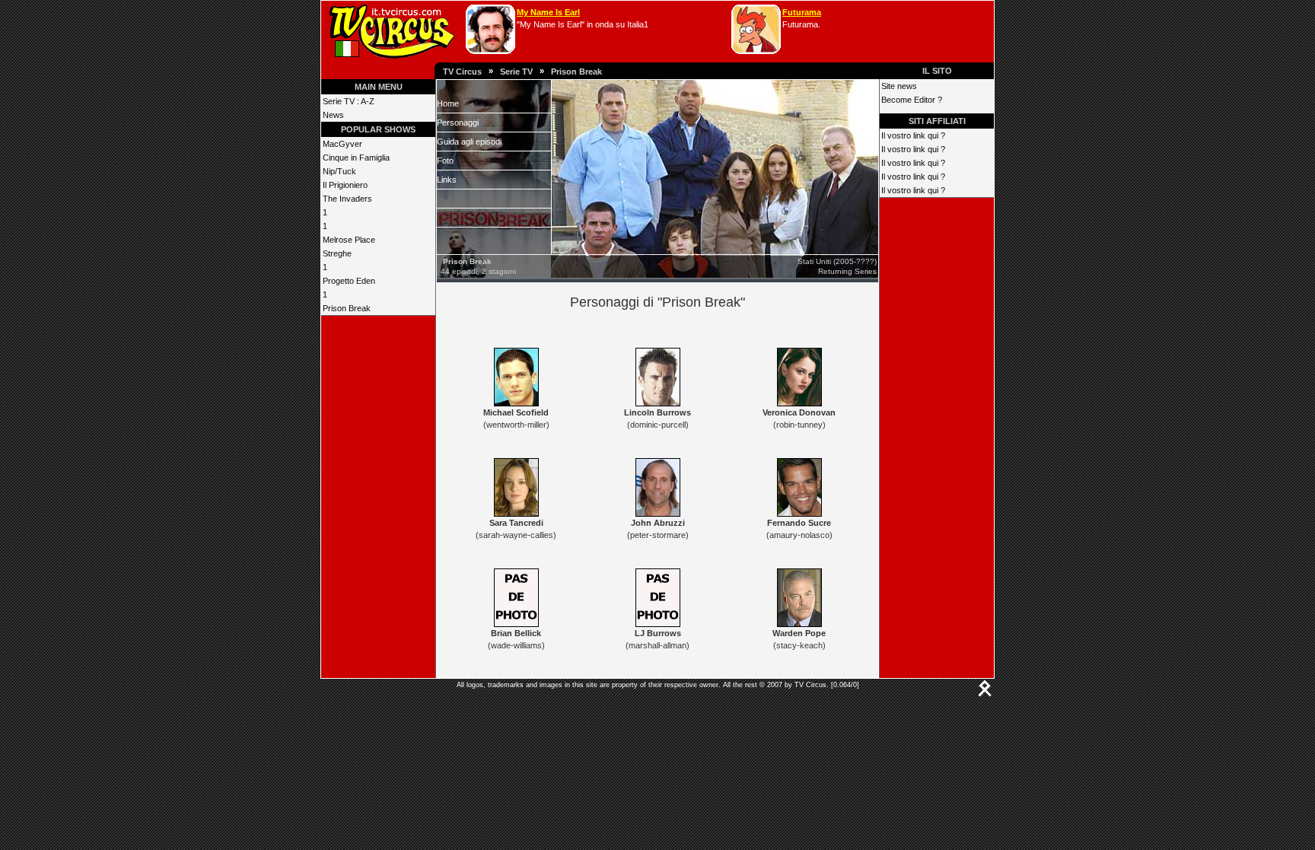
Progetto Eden (349, 280)
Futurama (801, 12)
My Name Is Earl (548, 12)
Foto (445, 160)
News (333, 114)
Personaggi (458, 122)
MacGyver (342, 143)
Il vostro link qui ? (913, 135)
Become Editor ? (911, 99)
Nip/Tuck (339, 171)
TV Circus (462, 71)
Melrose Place (349, 239)
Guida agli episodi (469, 141)
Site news (899, 86)
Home (448, 103)
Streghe (337, 253)
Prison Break (576, 71)
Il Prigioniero (345, 184)
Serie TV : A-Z (348, 101)
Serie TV (516, 71)
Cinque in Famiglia (356, 157)
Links (447, 179)
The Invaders (347, 198)
